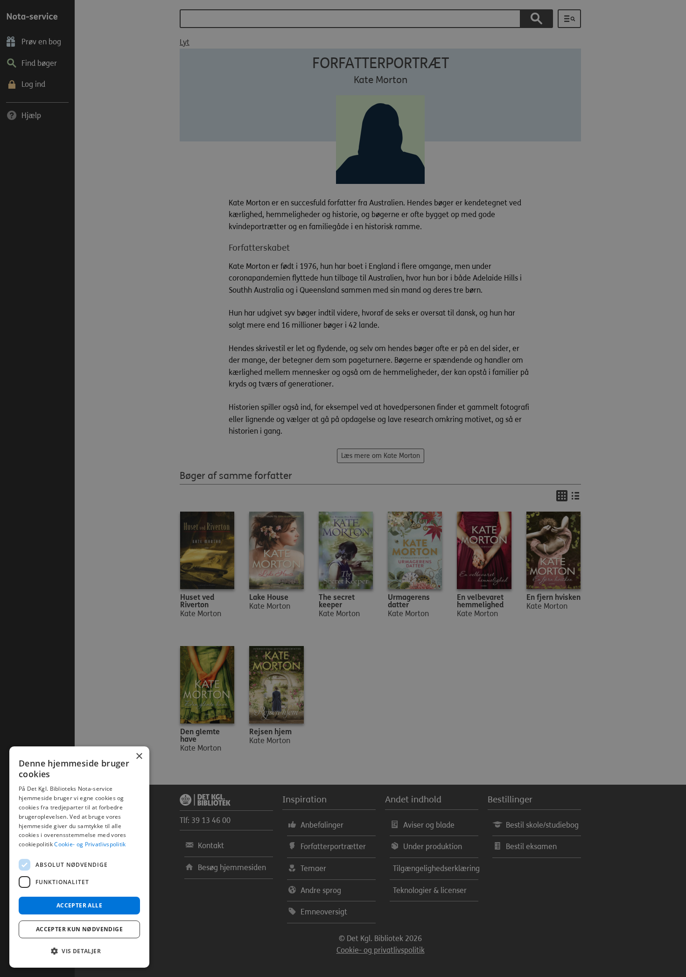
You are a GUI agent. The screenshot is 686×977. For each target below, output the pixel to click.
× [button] (138, 756)
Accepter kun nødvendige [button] (79, 929)
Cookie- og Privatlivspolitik (90, 844)
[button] (79, 951)
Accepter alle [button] (79, 905)
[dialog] (79, 857)
